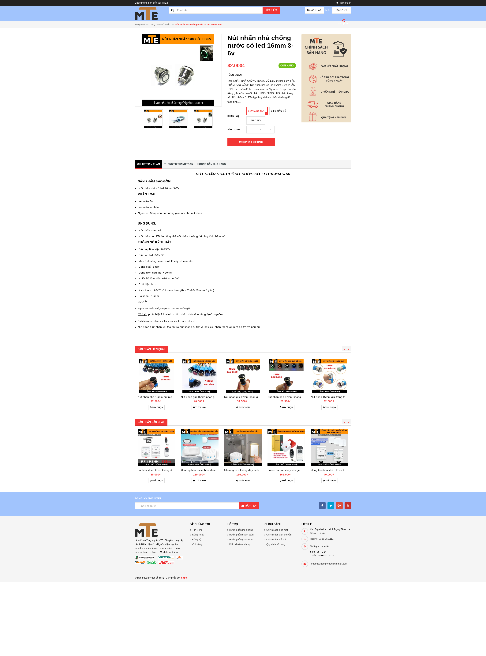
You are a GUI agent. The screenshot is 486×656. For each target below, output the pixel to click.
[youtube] (348, 505)
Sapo (184, 577)
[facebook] (322, 505)
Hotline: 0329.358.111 (322, 539)
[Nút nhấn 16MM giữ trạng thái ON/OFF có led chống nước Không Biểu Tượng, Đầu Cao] (329, 376)
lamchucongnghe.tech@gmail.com (328, 563)
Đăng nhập (314, 10)
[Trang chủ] (150, 13)
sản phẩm (344, 23)
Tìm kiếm (271, 10)
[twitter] (330, 505)
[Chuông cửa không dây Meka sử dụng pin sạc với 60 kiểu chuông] (243, 447)
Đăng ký (341, 10)
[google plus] (339, 505)
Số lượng (233, 129)
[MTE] (160, 530)
